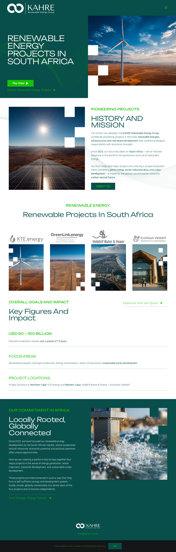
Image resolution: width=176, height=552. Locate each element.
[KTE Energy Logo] (26, 234)
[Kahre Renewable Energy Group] (30, 2)
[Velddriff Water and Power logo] (108, 230)
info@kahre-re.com (88, 533)
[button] (20, 83)
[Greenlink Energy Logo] (67, 230)
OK (114, 546)
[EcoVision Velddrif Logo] (149, 234)
